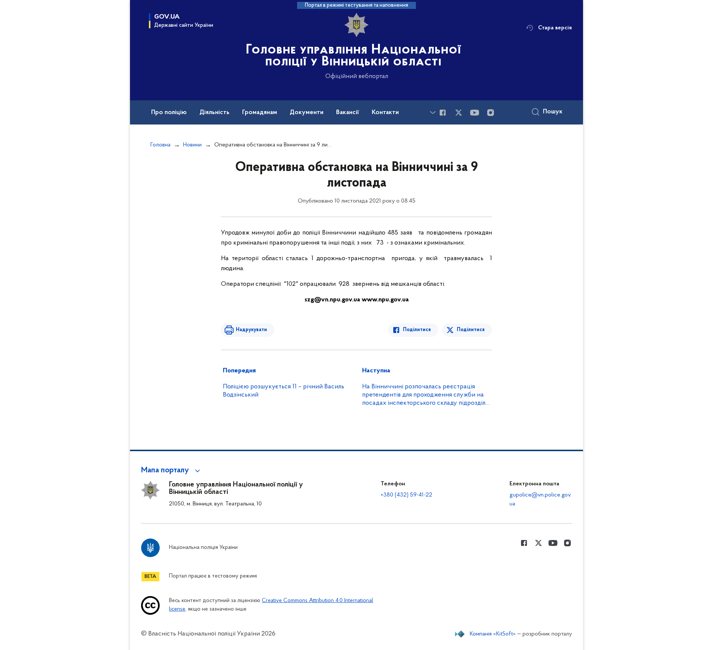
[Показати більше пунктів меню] (432, 112)
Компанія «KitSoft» (493, 634)
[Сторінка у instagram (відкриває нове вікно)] (490, 112)
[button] (171, 470)
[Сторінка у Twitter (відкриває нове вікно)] (458, 112)
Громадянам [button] (259, 112)
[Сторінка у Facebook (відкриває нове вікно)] (442, 112)
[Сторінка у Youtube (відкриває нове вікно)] (474, 112)
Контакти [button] (385, 112)
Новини (192, 145)
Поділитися (417, 330)
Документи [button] (306, 112)
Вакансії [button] (347, 112)
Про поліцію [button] (169, 112)
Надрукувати (251, 330)
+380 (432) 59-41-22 (406, 495)
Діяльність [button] (214, 112)
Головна (160, 145)
